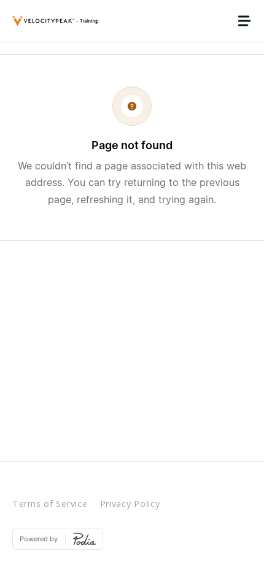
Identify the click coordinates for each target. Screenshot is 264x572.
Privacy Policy (130, 503)
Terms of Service (50, 503)
